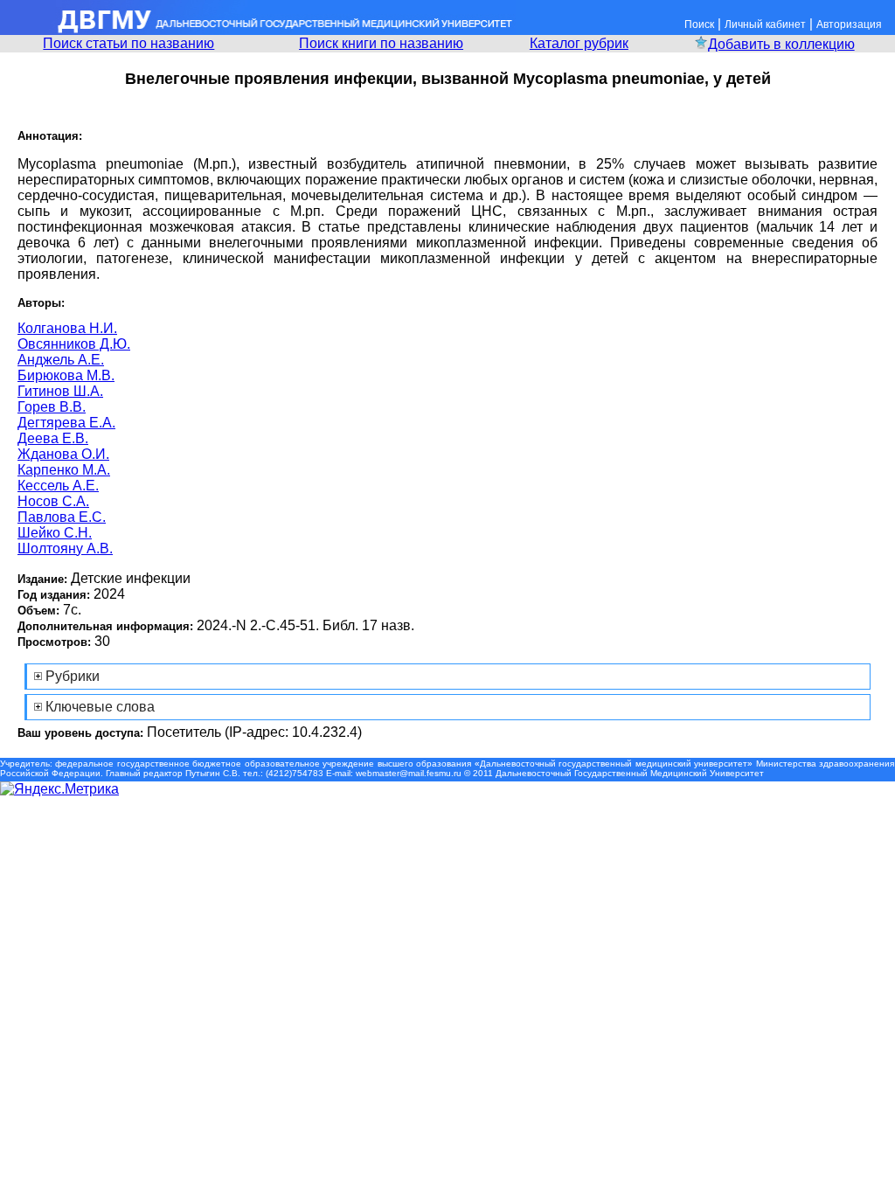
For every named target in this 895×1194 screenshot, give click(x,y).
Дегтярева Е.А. (66, 422)
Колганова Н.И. (67, 328)
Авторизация (849, 24)
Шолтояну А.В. (65, 548)
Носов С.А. (53, 501)
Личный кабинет (765, 24)
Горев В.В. (51, 406)
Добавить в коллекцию (781, 44)
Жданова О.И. (63, 454)
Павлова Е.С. (61, 517)
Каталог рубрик (579, 43)
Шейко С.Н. (54, 532)
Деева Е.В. (52, 438)
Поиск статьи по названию (128, 43)
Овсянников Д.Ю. (73, 344)
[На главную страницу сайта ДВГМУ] (258, 30)
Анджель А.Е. (60, 359)
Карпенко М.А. (63, 469)
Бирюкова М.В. (65, 375)
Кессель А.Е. (58, 485)
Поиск (699, 24)
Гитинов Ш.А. (60, 391)
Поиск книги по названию (381, 43)
